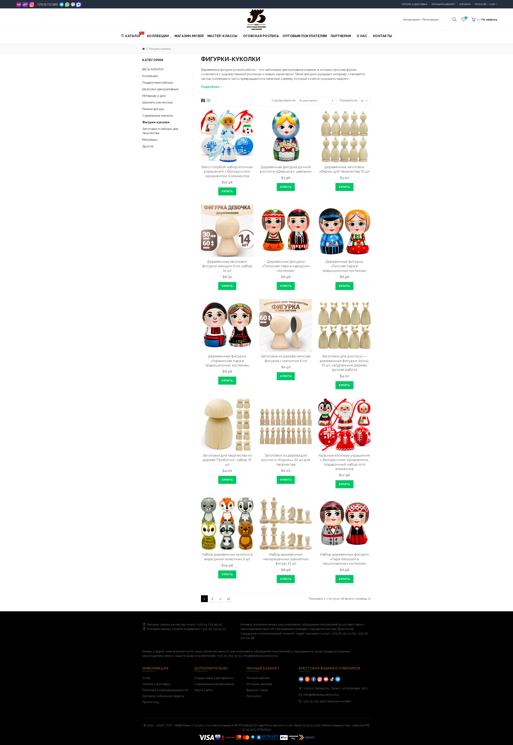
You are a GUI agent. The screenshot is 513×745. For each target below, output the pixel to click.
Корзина (465, 4)
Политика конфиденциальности (165, 690)
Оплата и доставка (414, 4)
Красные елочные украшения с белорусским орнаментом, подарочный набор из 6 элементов (344, 462)
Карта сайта (203, 690)
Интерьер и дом (154, 96)
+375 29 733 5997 (48, 4)
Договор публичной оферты (163, 696)
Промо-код (150, 702)
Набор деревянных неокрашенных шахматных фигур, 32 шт (286, 559)
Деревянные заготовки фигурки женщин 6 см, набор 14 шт (227, 266)
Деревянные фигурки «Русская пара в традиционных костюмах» (344, 266)
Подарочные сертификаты (213, 678)
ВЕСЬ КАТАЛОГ (153, 69)
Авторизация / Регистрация (420, 19)
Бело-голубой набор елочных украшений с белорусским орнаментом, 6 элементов (227, 171)
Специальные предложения (214, 684)
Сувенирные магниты (157, 115)
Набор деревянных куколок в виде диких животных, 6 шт (227, 557)
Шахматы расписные (157, 102)
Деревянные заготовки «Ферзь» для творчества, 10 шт (344, 169)
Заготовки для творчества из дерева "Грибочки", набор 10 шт (227, 460)
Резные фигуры (153, 109)
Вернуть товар (257, 690)
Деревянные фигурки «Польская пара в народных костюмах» (286, 266)
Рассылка (253, 696)
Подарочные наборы (157, 82)
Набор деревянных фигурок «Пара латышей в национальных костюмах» (344, 559)
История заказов (259, 684)
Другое (147, 146)
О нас (146, 678)
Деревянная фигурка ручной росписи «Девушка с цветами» (286, 169)
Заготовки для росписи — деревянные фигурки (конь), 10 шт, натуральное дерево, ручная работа (344, 363)
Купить (227, 191)
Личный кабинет (443, 4)
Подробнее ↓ (211, 87)
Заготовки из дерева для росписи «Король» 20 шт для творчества (285, 460)
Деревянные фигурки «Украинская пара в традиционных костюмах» (227, 360)
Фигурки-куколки (160, 48)
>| (228, 599)
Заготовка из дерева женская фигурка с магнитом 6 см (286, 358)
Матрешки (149, 140)
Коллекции (150, 76)
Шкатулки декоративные (160, 89)
